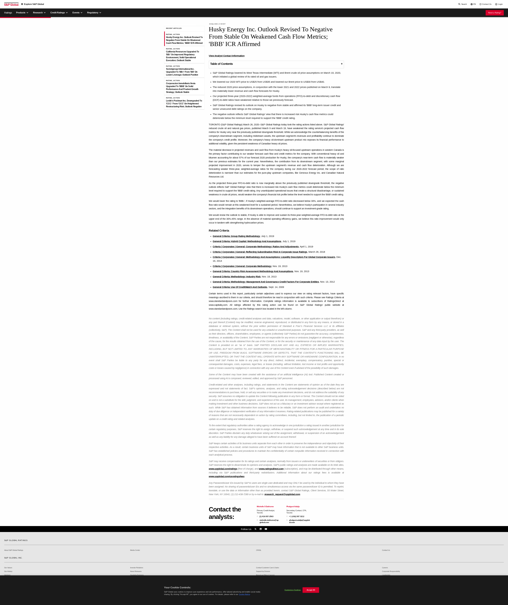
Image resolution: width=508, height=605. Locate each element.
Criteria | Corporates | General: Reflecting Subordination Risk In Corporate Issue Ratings (260, 252)
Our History (8, 571)
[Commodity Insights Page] (256, 529)
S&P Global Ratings (16, 540)
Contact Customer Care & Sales (267, 568)
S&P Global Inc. (13, 558)
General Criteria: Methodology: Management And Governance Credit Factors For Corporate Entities (266, 281)
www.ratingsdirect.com (271, 468)
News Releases (136, 571)
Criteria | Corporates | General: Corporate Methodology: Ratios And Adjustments (256, 246)
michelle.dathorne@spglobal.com (269, 521)
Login (500, 4)
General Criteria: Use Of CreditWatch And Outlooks (240, 287)
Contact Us (486, 4)
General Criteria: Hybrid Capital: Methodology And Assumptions (247, 241)
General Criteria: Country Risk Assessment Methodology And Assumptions (253, 271)
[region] (254, 590)
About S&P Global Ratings (13, 550)
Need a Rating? (494, 13)
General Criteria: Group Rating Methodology (236, 236)
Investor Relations (136, 568)
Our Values (8, 568)
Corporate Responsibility (391, 571)
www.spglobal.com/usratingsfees (226, 476)
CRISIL (258, 550)
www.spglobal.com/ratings (223, 468)
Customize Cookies (293, 590)
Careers (385, 568)
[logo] (11, 4)
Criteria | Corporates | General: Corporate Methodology (242, 266)
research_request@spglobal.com (282, 494)
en (474, 4)
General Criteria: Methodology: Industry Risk (236, 276)
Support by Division (263, 571)
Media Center (135, 550)
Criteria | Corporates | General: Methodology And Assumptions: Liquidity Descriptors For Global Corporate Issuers (274, 257)
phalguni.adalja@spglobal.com (299, 521)
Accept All (311, 590)
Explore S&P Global (34, 4)
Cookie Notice (244, 594)
